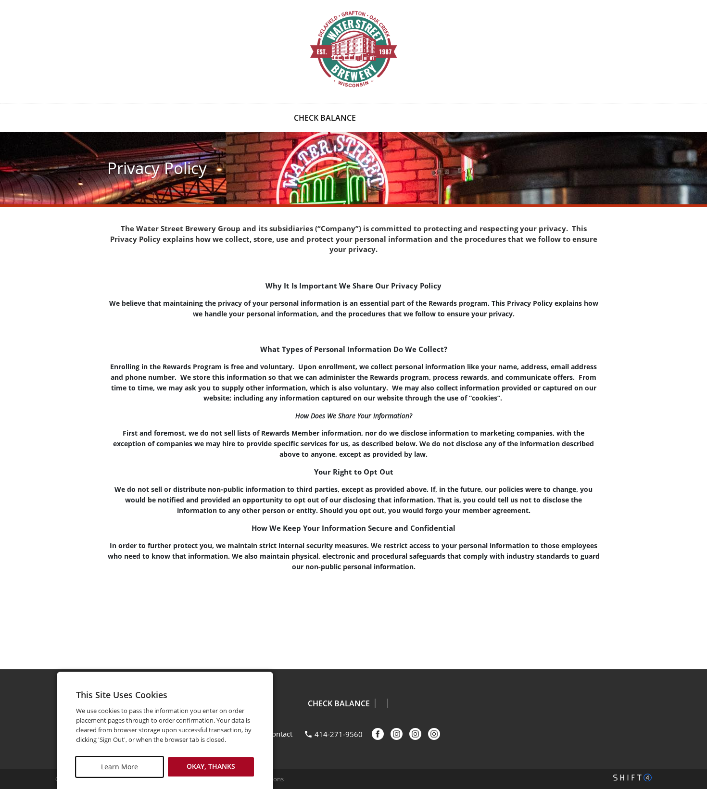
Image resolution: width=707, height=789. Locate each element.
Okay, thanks (211, 766)
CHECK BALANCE (325, 118)
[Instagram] (415, 734)
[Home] (353, 50)
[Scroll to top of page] (688, 645)
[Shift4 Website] (632, 777)
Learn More (119, 766)
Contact (279, 733)
